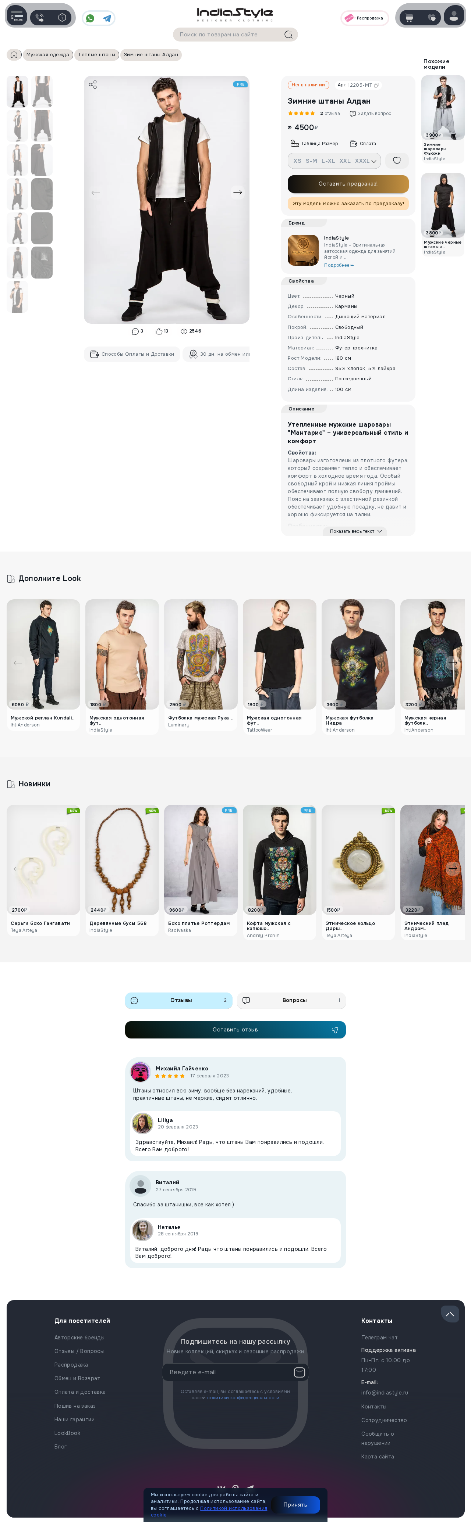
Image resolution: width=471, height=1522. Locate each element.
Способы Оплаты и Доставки (138, 354)
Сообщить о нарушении (377, 1438)
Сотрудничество (384, 1420)
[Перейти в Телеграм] (107, 18)
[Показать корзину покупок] (409, 17)
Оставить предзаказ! (348, 183)
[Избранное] (431, 17)
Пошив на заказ (75, 1406)
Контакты (373, 1406)
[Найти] (288, 34)
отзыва (329, 114)
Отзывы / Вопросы (79, 1351)
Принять (296, 1504)
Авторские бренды (79, 1337)
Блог (60, 1446)
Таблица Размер (319, 144)
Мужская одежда (48, 54)
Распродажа (71, 1364)
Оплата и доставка (80, 1392)
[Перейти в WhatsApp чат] (90, 18)
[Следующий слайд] (238, 193)
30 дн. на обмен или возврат (236, 354)
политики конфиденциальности (243, 1398)
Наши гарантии (74, 1419)
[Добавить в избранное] (397, 161)
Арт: (355, 85)
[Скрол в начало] (450, 1314)
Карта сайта (377, 1456)
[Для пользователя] (62, 17)
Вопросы (311, 1000)
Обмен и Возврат (77, 1378)
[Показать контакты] (39, 17)
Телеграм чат (379, 1337)
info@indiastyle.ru (384, 1392)
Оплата (368, 144)
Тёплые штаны (96, 54)
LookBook (67, 1433)
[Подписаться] (299, 1372)
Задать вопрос (374, 113)
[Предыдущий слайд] (96, 193)
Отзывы (198, 1000)
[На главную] (235, 14)
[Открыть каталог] (17, 15)
